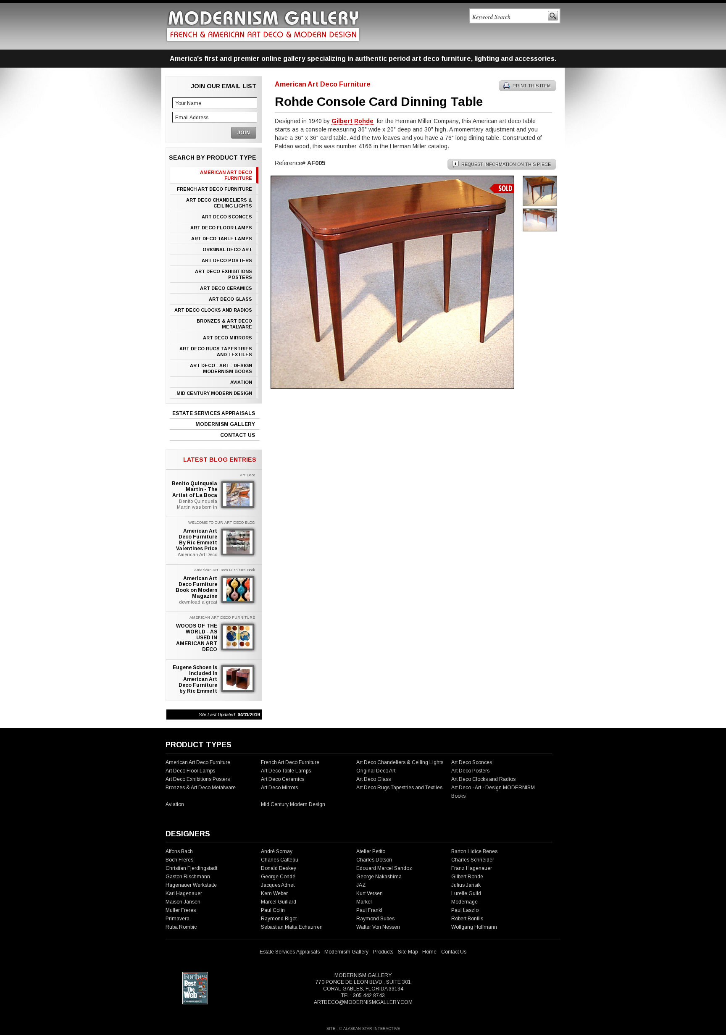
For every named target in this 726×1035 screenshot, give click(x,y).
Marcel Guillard (278, 902)
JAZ (361, 885)
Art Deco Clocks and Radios (213, 310)
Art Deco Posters (227, 260)
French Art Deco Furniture (214, 189)
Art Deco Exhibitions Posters (223, 274)
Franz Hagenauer (471, 868)
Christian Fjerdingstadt (191, 868)
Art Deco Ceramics (226, 288)
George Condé (278, 877)
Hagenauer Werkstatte (191, 885)
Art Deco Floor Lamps (221, 227)
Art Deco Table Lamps (221, 238)
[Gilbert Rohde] (392, 386)
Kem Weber (274, 893)
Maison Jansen (183, 902)
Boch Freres (179, 860)
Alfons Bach (179, 851)
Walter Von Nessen (378, 927)
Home (429, 952)
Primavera (177, 919)
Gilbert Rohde (467, 877)
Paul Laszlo (465, 910)
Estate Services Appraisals (213, 413)
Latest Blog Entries (219, 459)
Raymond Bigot (279, 919)
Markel (364, 902)
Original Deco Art (227, 249)
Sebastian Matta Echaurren (292, 927)
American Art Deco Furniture (226, 175)
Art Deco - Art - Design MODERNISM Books (221, 368)
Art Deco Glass (230, 299)
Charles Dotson (374, 860)
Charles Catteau (279, 860)
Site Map (408, 952)
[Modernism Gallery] (263, 25)
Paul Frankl (369, 910)
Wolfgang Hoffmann (474, 927)
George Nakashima (379, 877)
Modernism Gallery (225, 424)
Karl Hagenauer (184, 893)
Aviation (241, 382)
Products (383, 952)
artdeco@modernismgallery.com (363, 1002)
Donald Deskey (278, 868)
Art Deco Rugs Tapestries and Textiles (215, 351)
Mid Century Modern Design (214, 393)
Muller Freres (181, 910)
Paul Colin (273, 910)
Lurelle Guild (466, 893)
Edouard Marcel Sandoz (384, 868)
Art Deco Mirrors (227, 337)
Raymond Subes (375, 919)
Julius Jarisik (466, 885)
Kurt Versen (369, 893)
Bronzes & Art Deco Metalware (224, 323)
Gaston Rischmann (188, 877)
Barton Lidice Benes (474, 851)
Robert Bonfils (467, 919)
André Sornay (276, 851)
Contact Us (237, 435)
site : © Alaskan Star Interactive (363, 1029)
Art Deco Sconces (227, 216)
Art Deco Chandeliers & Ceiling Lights (219, 202)
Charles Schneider (472, 860)
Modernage (464, 902)
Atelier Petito (370, 851)
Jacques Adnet (278, 885)
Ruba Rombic (181, 927)
